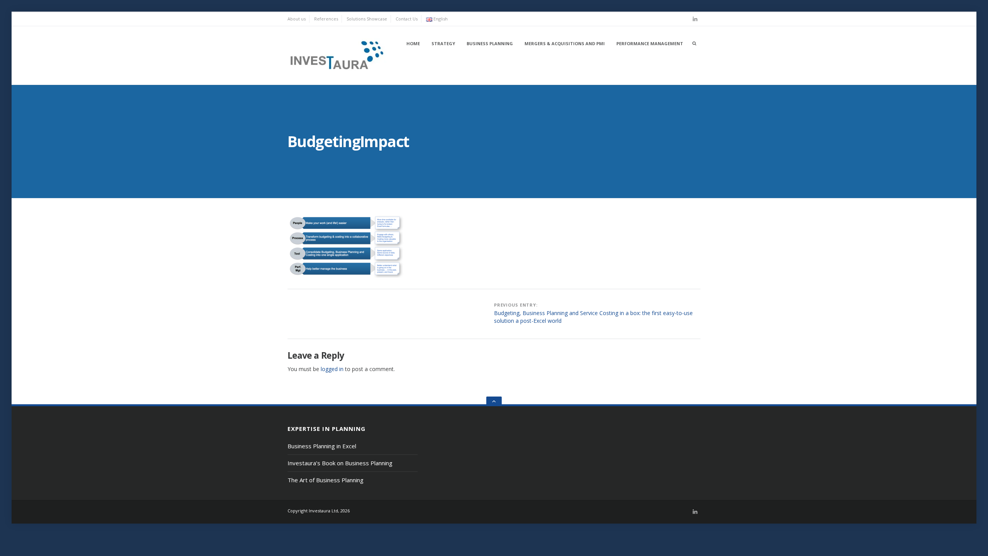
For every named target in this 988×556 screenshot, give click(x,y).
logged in (332, 369)
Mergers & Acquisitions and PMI (564, 43)
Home (413, 43)
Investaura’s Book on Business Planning (340, 463)
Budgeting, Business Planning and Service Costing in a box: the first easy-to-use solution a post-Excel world (593, 316)
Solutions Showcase (367, 19)
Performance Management (649, 43)
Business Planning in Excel (322, 446)
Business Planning (490, 43)
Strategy (443, 43)
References (326, 19)
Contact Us (407, 19)
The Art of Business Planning (326, 480)
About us (297, 19)
